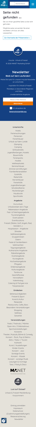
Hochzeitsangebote (18, 261)
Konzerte (18, 332)
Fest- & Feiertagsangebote (18, 212)
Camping (18, 147)
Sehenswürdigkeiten (18, 294)
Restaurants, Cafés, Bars (18, 305)
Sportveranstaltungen (18, 329)
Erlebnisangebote (18, 267)
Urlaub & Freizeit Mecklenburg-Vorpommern (18, 394)
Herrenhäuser (18, 180)
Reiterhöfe (18, 177)
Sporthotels (18, 196)
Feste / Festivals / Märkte (18, 323)
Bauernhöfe (18, 155)
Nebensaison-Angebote (18, 209)
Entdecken (18, 290)
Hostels (18, 161)
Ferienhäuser (18, 139)
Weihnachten (18, 245)
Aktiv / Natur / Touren (18, 340)
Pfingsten (18, 264)
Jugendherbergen (18, 185)
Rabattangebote (18, 253)
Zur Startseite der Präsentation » (17, 38)
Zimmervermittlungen (18, 169)
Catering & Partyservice (18, 283)
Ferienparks (18, 158)
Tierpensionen (18, 286)
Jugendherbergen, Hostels (18, 152)
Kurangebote (18, 258)
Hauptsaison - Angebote (18, 228)
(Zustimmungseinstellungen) (18, 414)
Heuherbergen (18, 191)
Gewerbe (18, 315)
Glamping (18, 144)
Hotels (18, 130)
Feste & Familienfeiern (18, 242)
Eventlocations (18, 220)
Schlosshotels (18, 150)
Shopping (18, 310)
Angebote (18, 200)
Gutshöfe (18, 174)
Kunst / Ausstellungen (18, 345)
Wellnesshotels (18, 163)
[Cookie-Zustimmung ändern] (4, 420)
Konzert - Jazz (18, 351)
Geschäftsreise (18, 275)
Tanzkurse (18, 272)
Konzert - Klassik (18, 356)
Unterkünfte (18, 127)
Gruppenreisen (18, 237)
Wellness (18, 313)
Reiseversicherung (18, 416)
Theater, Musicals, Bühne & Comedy (18, 334)
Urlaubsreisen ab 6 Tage (18, 207)
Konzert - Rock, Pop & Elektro (18, 337)
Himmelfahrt (18, 278)
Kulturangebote (18, 269)
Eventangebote (18, 256)
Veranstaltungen (18, 320)
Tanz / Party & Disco (18, 364)
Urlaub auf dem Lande (18, 141)
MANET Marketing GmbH (21, 63)
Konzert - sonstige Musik (18, 359)
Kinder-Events (18, 348)
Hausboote (18, 193)
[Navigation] (33, 4)
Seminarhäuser (18, 166)
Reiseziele (18, 302)
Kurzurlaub (18, 204)
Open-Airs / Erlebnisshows (18, 326)
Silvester (18, 231)
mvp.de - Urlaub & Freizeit (18, 60)
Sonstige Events (18, 353)
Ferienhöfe (18, 182)
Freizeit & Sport (18, 296)
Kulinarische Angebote (18, 250)
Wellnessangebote (18, 234)
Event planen (18, 218)
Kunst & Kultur (18, 299)
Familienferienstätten (18, 171)
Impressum (18, 408)
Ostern (18, 239)
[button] (19, 3)
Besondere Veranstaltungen (18, 307)
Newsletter (18, 419)
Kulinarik (18, 342)
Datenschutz (18, 411)
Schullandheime (18, 188)
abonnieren (18, 103)
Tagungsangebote (18, 248)
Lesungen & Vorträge (18, 362)
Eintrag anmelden (18, 405)
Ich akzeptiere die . (18, 110)
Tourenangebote (18, 215)
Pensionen (18, 136)
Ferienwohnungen (18, 133)
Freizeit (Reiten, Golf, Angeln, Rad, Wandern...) (18, 224)
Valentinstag (18, 280)
